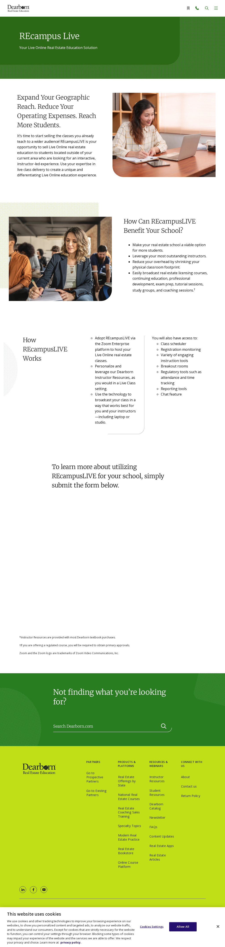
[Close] (218, 926)
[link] (22, 889)
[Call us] (197, 8)
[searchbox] (112, 726)
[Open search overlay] (206, 8)
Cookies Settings (151, 927)
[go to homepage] (52, 768)
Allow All (183, 927)
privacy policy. (70, 942)
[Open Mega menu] (216, 8)
